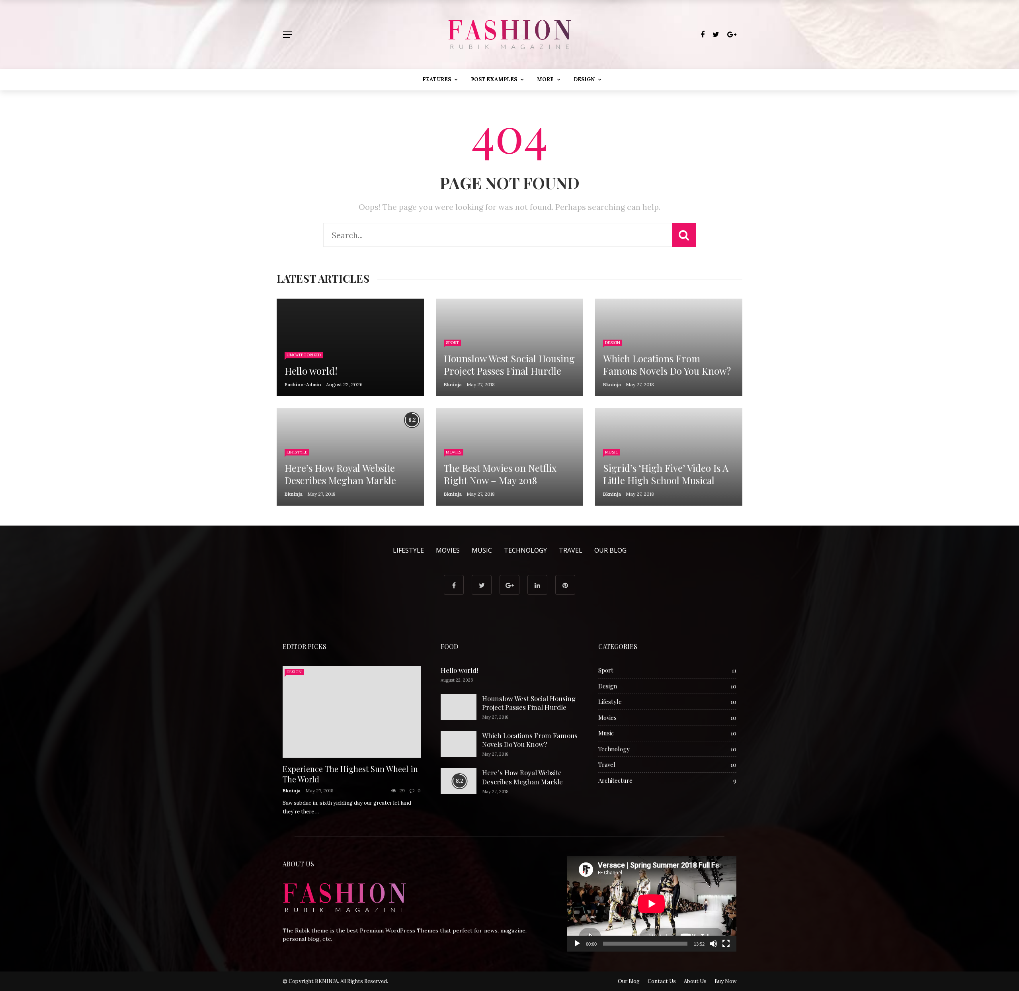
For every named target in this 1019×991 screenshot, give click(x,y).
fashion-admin (303, 384)
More (545, 79)
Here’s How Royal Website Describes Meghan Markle (522, 777)
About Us (695, 981)
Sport (452, 342)
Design (584, 79)
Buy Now (725, 981)
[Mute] (713, 944)
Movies (453, 452)
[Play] (577, 944)
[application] (651, 904)
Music (611, 452)
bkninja (453, 384)
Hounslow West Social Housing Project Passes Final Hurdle (529, 702)
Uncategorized (304, 355)
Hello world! (459, 670)
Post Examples (494, 79)
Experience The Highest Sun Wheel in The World (350, 773)
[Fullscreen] (726, 944)
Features (436, 79)
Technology (525, 550)
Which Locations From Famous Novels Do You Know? (530, 740)
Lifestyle (297, 452)
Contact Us (662, 981)
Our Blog (610, 550)
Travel (570, 550)
